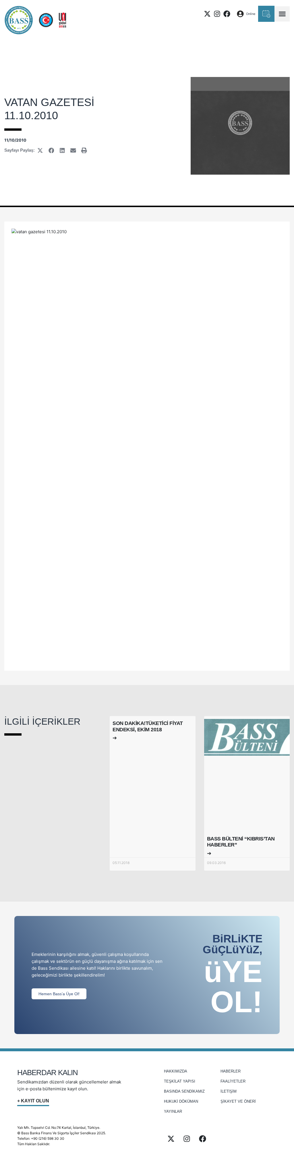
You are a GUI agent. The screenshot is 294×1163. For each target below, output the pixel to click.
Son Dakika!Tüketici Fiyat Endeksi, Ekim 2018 (148, 726)
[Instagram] (217, 13)
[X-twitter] (207, 13)
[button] (282, 14)
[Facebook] (226, 13)
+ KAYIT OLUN (33, 1100)
